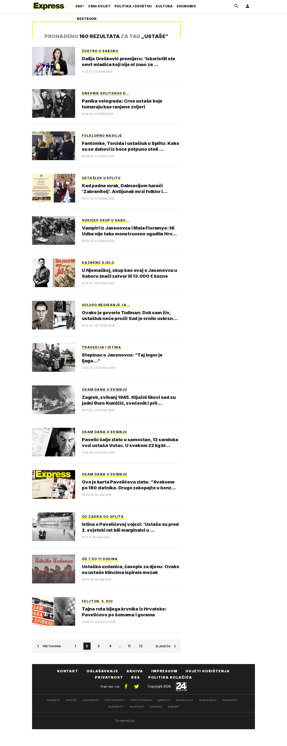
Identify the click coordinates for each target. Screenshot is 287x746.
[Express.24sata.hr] (49, 5)
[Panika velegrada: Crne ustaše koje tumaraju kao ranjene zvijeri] (53, 103)
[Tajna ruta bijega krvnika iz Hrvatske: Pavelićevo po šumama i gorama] (53, 611)
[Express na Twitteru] (136, 686)
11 (129, 646)
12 (140, 646)
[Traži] (236, 6)
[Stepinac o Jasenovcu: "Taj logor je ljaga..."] (53, 357)
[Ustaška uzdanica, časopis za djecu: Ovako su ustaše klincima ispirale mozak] (53, 569)
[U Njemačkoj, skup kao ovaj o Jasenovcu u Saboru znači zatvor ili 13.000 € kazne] (53, 272)
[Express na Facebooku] (126, 686)
